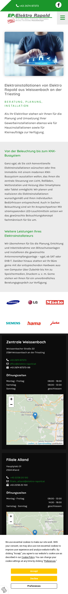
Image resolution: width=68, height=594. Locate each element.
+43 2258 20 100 (19, 477)
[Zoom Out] (11, 521)
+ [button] (11, 399)
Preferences (34, 586)
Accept (34, 571)
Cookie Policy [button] (28, 557)
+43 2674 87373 (18, 360)
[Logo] (29, 18)
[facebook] (58, 5)
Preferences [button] (50, 561)
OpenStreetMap (44, 443)
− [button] (11, 404)
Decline (34, 578)
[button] (62, 18)
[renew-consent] (4, 590)
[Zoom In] (11, 516)
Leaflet (31, 443)
